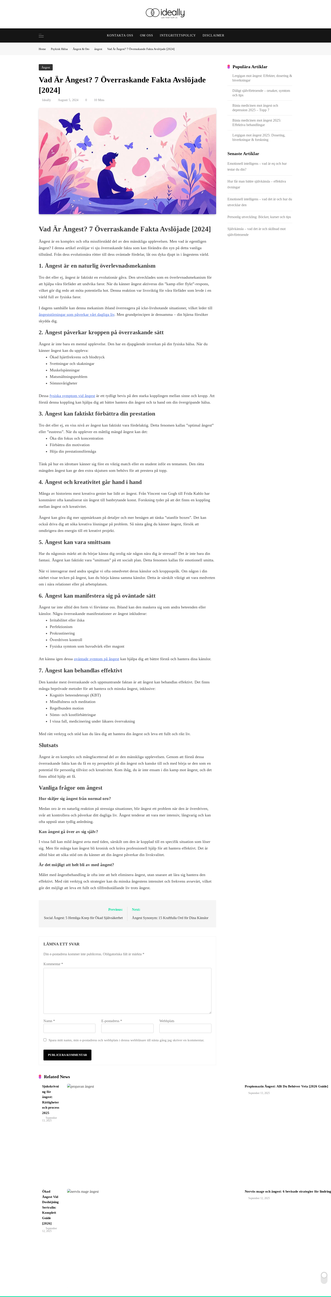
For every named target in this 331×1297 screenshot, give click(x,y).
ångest (45, 67)
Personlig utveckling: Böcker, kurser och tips (259, 217)
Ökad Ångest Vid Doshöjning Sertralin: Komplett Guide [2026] (50, 1207)
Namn (49, 1021)
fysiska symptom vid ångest (72, 395)
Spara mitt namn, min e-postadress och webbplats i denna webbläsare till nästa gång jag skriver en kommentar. (126, 1040)
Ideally (46, 100)
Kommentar (53, 964)
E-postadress (111, 1021)
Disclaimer (213, 35)
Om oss (146, 35)
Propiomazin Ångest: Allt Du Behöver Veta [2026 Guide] (286, 1086)
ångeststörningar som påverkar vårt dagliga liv (76, 314)
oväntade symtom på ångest (96, 659)
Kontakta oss (120, 35)
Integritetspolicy (178, 35)
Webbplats (166, 1021)
